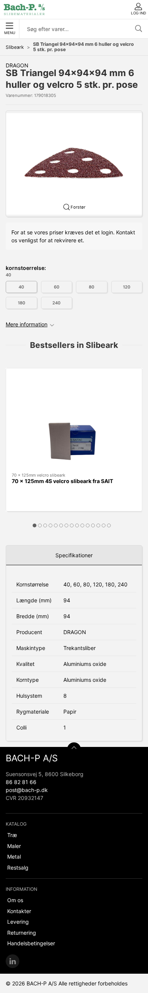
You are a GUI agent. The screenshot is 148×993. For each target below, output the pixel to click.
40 (21, 287)
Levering (18, 921)
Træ (12, 835)
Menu (9, 33)
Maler (14, 846)
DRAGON (17, 65)
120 (126, 287)
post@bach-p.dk (27, 790)
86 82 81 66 (21, 782)
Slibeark (15, 47)
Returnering (21, 932)
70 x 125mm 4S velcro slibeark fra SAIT (62, 481)
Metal (14, 856)
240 (56, 303)
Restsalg (17, 867)
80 (91, 287)
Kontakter (19, 911)
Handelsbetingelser (31, 943)
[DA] (24, 9)
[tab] (34, 525)
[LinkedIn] (12, 961)
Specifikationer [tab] (74, 555)
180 (21, 303)
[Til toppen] (74, 749)
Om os (15, 900)
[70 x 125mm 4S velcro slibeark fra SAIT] (74, 420)
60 (56, 287)
